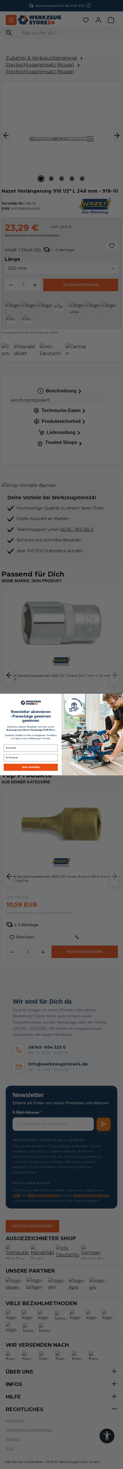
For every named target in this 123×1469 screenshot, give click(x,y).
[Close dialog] (120, 697)
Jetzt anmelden (30, 767)
